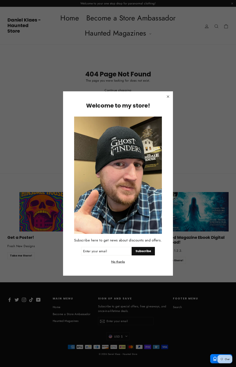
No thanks (118, 261)
